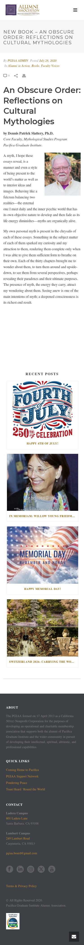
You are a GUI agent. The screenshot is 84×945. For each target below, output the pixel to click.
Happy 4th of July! (42, 443)
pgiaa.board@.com (21, 853)
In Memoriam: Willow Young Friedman (43, 516)
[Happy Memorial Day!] (42, 555)
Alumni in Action (19, 65)
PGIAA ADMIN (18, 60)
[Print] (26, 75)
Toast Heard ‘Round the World (25, 789)
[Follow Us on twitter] (41, 869)
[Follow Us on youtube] (51, 869)
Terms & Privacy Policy (21, 886)
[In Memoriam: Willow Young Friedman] (42, 482)
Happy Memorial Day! (42, 589)
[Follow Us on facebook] (9, 869)
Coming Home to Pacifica (22, 770)
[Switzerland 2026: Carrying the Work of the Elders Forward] (42, 628)
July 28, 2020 (47, 60)
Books (35, 65)
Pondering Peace (16, 783)
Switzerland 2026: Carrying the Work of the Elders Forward (43, 662)
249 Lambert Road (18, 838)
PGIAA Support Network (22, 776)
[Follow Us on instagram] (30, 869)
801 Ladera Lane (17, 818)
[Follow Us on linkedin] (20, 869)
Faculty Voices (50, 65)
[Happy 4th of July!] (42, 409)
